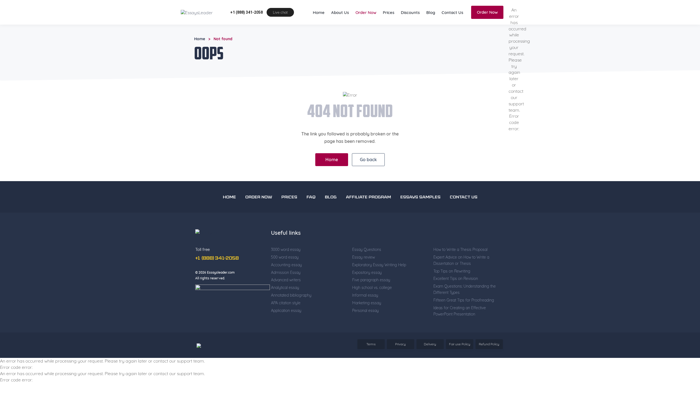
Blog (430, 12)
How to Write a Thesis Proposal (460, 249)
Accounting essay (286, 264)
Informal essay (365, 295)
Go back (368, 159)
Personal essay (365, 310)
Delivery (430, 344)
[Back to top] (683, 336)
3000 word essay (286, 249)
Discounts (410, 12)
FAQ (311, 197)
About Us (340, 12)
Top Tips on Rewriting (451, 271)
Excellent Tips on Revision (455, 278)
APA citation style (286, 302)
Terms (371, 344)
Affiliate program (368, 197)
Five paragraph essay (371, 279)
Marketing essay (366, 302)
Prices (388, 12)
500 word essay (285, 257)
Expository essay (367, 272)
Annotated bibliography (291, 295)
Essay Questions (366, 249)
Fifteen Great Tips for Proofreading (463, 300)
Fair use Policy (459, 344)
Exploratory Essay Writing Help (379, 264)
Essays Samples (420, 197)
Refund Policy (489, 344)
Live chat (280, 12)
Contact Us (452, 12)
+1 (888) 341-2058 (246, 12)
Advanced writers (286, 279)
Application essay (286, 310)
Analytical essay (285, 287)
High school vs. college (372, 287)
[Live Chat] (683, 355)
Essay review (363, 257)
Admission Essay (286, 272)
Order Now (365, 12)
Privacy (400, 344)
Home (319, 12)
